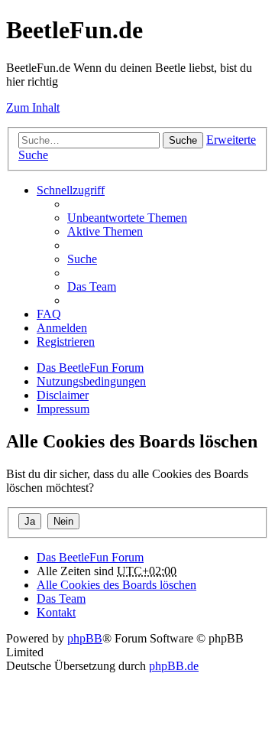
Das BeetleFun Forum (90, 367)
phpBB (84, 638)
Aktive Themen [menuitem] (105, 231)
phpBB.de (174, 665)
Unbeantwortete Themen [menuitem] (127, 217)
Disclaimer (63, 395)
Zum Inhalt (33, 107)
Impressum (63, 408)
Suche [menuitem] (82, 258)
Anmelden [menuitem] (62, 327)
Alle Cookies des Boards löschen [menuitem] (116, 584)
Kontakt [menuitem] (56, 612)
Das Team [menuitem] (91, 286)
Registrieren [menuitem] (66, 341)
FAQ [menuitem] (49, 313)
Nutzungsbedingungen (91, 381)
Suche (183, 140)
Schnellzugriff (71, 190)
